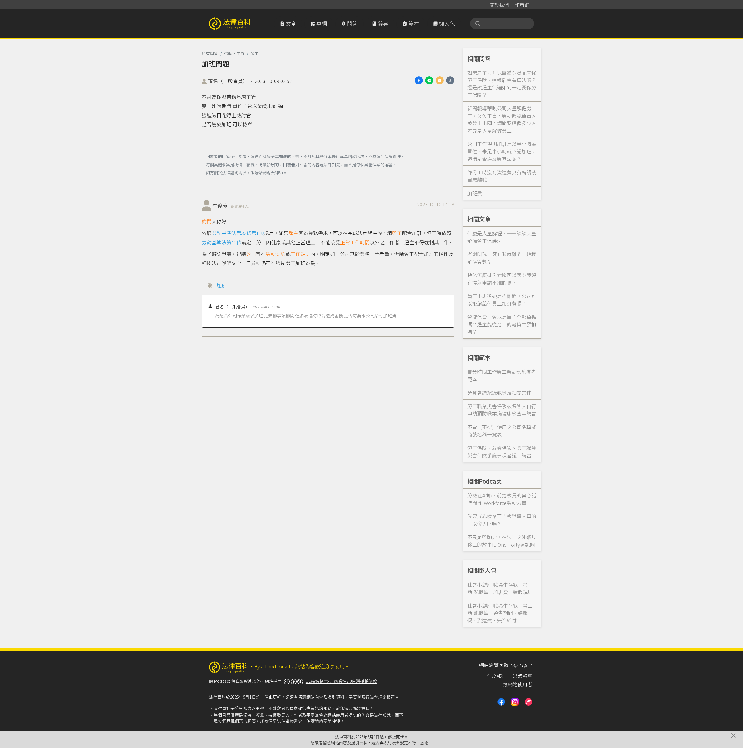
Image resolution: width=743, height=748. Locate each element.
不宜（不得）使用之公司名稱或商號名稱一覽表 (501, 430)
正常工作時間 (355, 242)
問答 (349, 23)
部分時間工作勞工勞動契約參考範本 (501, 375)
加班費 (474, 193)
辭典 (380, 23)
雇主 (293, 232)
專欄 (318, 23)
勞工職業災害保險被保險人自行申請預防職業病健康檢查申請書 (501, 409)
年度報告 (497, 676)
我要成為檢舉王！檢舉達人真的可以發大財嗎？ (501, 519)
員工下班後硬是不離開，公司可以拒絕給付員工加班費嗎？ (501, 299)
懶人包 (444, 23)
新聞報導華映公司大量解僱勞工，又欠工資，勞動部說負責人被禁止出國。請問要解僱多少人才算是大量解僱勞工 (501, 119)
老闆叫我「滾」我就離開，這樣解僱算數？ (501, 257)
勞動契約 (276, 253)
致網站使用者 (517, 684)
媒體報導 (522, 676)
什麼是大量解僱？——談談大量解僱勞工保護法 (501, 237)
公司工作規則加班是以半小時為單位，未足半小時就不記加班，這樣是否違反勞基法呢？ (501, 151)
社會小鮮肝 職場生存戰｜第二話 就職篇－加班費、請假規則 (500, 588)
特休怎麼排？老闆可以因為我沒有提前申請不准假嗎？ (501, 278)
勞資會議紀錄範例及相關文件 (499, 392)
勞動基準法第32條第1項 (238, 232)
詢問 (207, 221)
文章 (288, 23)
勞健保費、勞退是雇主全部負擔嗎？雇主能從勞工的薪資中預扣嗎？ (501, 324)
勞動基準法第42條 (221, 242)
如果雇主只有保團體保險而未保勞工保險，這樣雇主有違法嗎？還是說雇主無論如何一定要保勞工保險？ (501, 83)
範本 (410, 23)
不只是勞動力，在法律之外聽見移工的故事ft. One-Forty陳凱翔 (501, 540)
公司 (251, 253)
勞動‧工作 (234, 53)
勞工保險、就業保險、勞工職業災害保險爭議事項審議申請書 (501, 451)
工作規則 (300, 253)
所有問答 (210, 53)
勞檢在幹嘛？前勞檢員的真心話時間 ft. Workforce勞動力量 (501, 499)
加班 (221, 285)
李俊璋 (232, 205)
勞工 (254, 53)
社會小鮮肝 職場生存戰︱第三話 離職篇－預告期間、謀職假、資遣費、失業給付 (500, 613)
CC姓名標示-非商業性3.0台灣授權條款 (341, 681)
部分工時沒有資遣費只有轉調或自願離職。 (501, 176)
